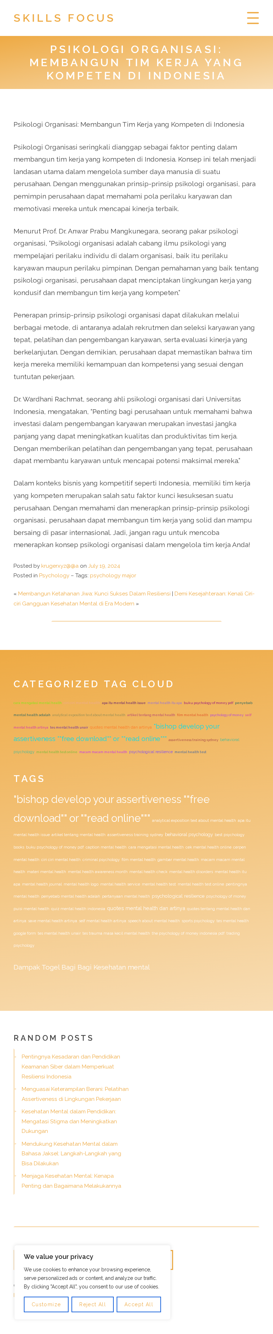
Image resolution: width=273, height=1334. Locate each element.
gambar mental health (178, 859)
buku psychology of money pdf (208, 703)
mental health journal (42, 884)
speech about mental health (154, 921)
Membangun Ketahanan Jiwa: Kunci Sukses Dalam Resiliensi (94, 593)
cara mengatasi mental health (38, 703)
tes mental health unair (69, 727)
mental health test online (56, 752)
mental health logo (81, 884)
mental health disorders (191, 872)
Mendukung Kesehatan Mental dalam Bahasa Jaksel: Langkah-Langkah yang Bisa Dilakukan (71, 1154)
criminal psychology (101, 859)
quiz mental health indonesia (78, 909)
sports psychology (198, 921)
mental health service (120, 884)
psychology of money (226, 715)
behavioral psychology (189, 834)
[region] (92, 1282)
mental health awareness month (98, 872)
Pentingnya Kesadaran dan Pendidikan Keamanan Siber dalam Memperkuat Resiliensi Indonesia (71, 1067)
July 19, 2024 (104, 566)
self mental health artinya (102, 921)
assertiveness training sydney (193, 740)
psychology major (113, 575)
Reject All (92, 1304)
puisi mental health (31, 909)
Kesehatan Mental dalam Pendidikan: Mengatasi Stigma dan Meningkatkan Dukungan (69, 1121)
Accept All (138, 1304)
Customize (46, 1304)
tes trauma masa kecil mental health (116, 933)
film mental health (192, 715)
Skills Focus (65, 17)
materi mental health (46, 872)
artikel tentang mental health (151, 715)
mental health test (191, 752)
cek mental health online (208, 847)
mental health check (148, 872)
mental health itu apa (165, 703)
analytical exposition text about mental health (88, 715)
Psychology (54, 575)
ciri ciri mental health (82, 703)
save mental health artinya (52, 921)
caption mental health (106, 847)
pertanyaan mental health (126, 896)
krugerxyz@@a (60, 566)
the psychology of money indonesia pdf (188, 933)
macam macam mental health (103, 752)
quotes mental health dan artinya (121, 727)
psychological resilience (151, 752)
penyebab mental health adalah (70, 896)
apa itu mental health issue (124, 703)
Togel (51, 967)
